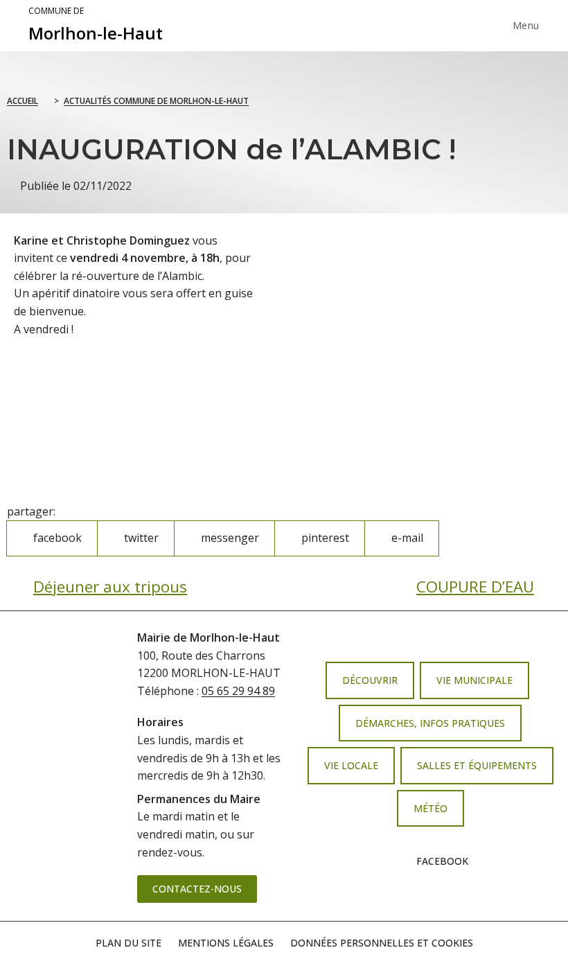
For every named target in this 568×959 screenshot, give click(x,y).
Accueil (22, 101)
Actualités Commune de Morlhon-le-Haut (156, 101)
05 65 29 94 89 (238, 690)
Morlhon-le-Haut (95, 25)
